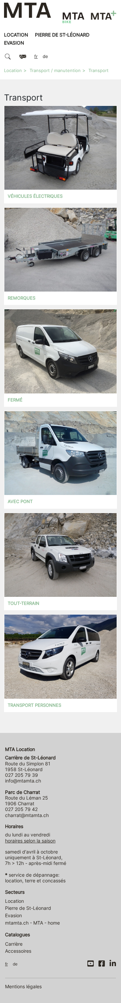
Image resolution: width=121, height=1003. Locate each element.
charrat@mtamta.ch (27, 815)
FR (36, 56)
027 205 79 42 (21, 809)
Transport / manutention (55, 70)
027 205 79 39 (21, 775)
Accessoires (18, 951)
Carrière (14, 944)
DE (45, 56)
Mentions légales (23, 986)
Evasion (14, 43)
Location (16, 35)
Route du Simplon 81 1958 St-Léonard (30, 763)
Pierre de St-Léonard (62, 35)
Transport (98, 70)
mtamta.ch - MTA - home (32, 923)
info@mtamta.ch (23, 780)
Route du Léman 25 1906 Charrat (26, 798)
